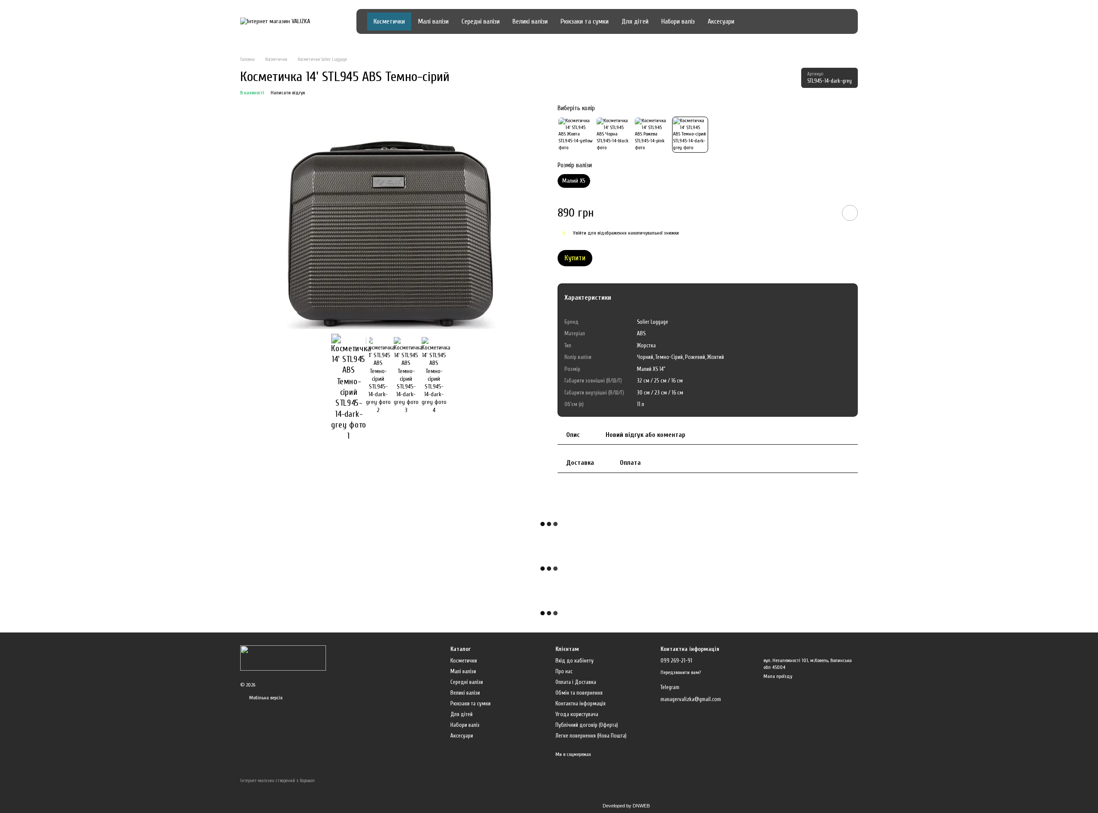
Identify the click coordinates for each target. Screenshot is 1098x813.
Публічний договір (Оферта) (586, 725)
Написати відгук (288, 93)
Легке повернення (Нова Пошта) (591, 735)
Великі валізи (530, 21)
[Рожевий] (652, 135)
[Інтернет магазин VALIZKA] (283, 658)
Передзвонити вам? (681, 672)
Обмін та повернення (579, 693)
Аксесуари (721, 21)
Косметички (389, 21)
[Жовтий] (576, 135)
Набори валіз (678, 21)
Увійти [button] (579, 233)
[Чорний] (614, 135)
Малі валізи (433, 21)
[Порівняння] (777, 21)
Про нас (564, 671)
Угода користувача (576, 714)
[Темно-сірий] (690, 135)
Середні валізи (481, 21)
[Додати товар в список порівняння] (825, 212)
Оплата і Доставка (575, 682)
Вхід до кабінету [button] (574, 660)
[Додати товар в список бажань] (850, 213)
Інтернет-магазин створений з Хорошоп (277, 780)
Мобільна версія (265, 698)
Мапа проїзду (777, 676)
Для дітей (635, 21)
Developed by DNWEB (626, 805)
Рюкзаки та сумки (585, 21)
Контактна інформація (580, 703)
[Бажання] (795, 21)
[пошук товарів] (756, 21)
